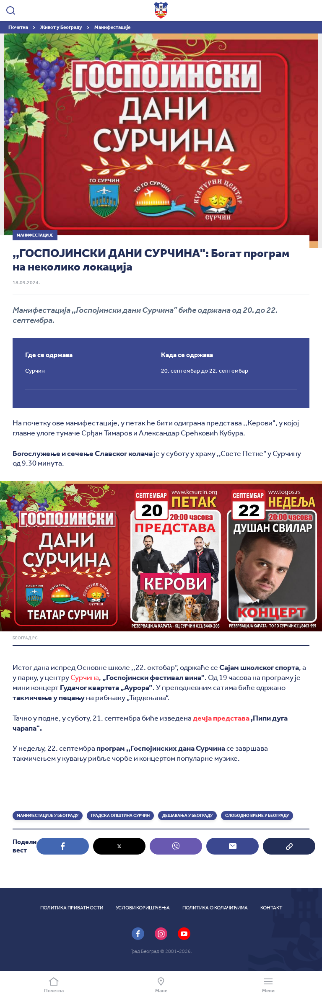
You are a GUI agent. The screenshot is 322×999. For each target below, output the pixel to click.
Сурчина (84, 677)
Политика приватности (71, 908)
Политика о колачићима (215, 908)
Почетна (18, 27)
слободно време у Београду (257, 815)
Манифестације (112, 27)
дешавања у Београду (187, 815)
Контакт (271, 908)
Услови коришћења (143, 908)
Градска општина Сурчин (120, 815)
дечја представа (221, 718)
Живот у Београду (61, 27)
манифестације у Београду (47, 815)
